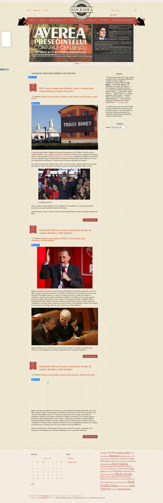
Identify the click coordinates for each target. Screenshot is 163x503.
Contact (46, 10)
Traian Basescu (124, 489)
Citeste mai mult (90, 220)
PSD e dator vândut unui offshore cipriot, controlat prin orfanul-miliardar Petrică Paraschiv (66, 90)
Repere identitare (58, 20)
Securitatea (121, 482)
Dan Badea (132, 461)
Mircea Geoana (105, 476)
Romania (102, 482)
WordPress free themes (97, 497)
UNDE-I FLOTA (54, 154)
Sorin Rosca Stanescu (123, 486)
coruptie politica (53, 96)
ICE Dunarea (121, 468)
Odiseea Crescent (116, 476)
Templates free (43, 497)
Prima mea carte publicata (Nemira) (44, 54)
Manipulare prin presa (87, 375)
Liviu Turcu (109, 471)
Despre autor (37, 10)
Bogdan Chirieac (125, 456)
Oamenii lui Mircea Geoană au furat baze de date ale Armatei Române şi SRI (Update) (65, 231)
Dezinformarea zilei (117, 466)
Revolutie (104, 20)
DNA (130, 466)
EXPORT (63, 96)
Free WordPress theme (64, 497)
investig (70, 96)
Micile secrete (123, 474)
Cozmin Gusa (114, 461)
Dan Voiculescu (120, 463)
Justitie (42, 20)
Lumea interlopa (74, 238)
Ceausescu (123, 459)
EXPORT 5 (64, 238)
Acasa (29, 10)
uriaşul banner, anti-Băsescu (63, 156)
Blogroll (44, 96)
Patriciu (103, 479)
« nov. (32, 484)
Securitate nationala (77, 20)
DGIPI (126, 466)
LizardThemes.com (79, 497)
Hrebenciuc (113, 468)
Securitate (115, 482)
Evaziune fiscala (104, 468)
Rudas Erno (109, 482)
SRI (108, 488)
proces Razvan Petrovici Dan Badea (116, 478)
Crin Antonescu (124, 461)
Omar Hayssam (126, 476)
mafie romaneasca (85, 96)
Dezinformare (105, 466)
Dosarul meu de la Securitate (122, 20)
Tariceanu (114, 489)
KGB (127, 469)
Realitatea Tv (130, 479)
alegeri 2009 (123, 452)
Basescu (114, 455)
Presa (92, 20)
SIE (126, 482)
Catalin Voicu (115, 459)
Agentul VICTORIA (108, 453)
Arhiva (108, 127)
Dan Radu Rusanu (106, 464)
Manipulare (118, 471)
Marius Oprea (109, 474)
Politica (32, 20)
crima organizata (54, 238)
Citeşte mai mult (123, 102)
